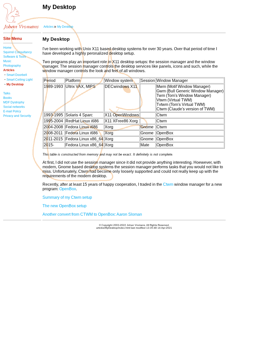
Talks (6, 93)
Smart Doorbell (16, 75)
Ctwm (168, 184)
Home (7, 47)
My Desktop (65, 26)
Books (7, 98)
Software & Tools (14, 56)
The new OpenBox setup (64, 206)
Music (7, 61)
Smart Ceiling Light (19, 79)
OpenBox (67, 189)
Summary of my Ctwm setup (67, 197)
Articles (49, 26)
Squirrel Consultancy (17, 52)
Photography (12, 65)
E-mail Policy (12, 111)
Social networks (14, 107)
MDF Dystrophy (13, 102)
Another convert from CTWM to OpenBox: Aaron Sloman (92, 214)
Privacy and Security (17, 116)
